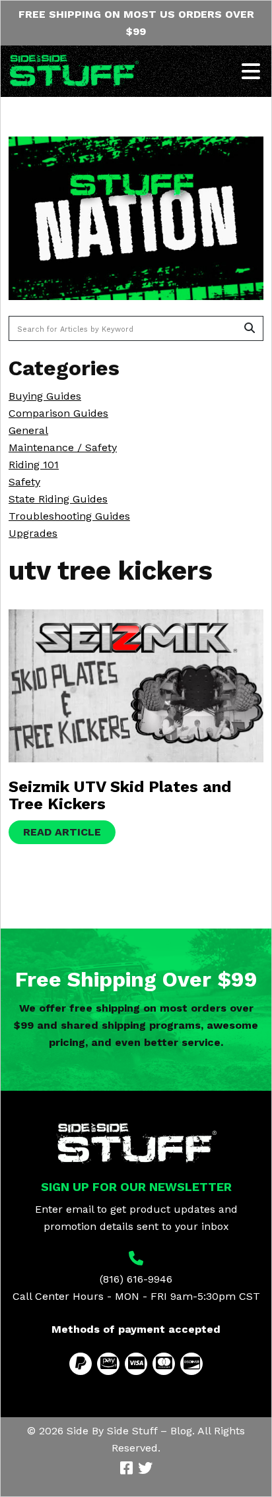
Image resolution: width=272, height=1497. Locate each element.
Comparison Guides (58, 413)
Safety (24, 481)
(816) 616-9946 (136, 1279)
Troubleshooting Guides (69, 516)
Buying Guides (45, 396)
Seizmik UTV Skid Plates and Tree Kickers (120, 795)
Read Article (62, 832)
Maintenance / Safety (63, 447)
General (28, 430)
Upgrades (33, 533)
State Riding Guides (58, 499)
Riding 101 (34, 464)
